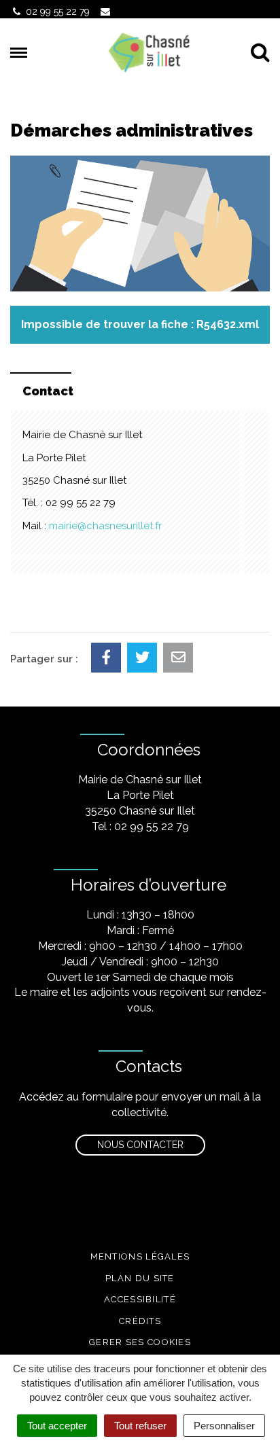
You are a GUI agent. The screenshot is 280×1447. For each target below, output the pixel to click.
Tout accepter (57, 1425)
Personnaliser (224, 1425)
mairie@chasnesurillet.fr (105, 526)
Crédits (140, 1321)
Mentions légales (140, 1256)
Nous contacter (140, 1144)
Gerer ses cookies (140, 1342)
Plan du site (140, 1278)
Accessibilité (140, 1299)
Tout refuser (140, 1425)
